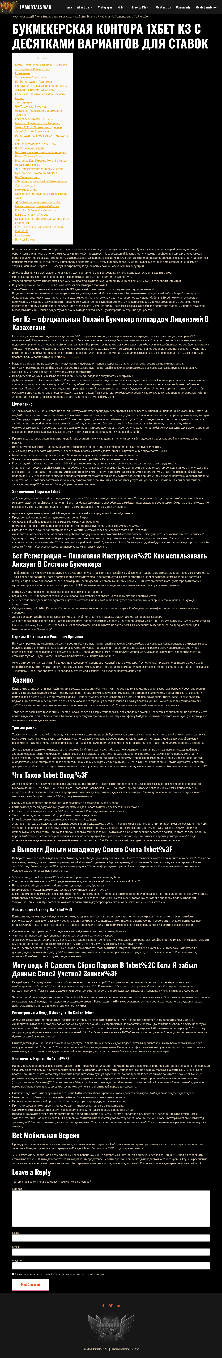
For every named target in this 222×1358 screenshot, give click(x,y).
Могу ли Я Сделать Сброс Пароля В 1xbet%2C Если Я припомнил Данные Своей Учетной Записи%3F (38, 127)
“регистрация (23, 102)
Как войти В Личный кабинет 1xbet (36, 210)
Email (16, 1246)
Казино (19, 98)
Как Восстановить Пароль (31, 214)
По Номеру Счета (26, 189)
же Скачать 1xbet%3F (28, 164)
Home (68, 7)
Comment (18, 1188)
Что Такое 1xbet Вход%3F (31, 106)
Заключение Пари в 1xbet (31, 77)
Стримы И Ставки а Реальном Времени (40, 94)
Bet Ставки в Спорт (27, 177)
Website (17, 1260)
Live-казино (22, 73)
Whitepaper (104, 7)
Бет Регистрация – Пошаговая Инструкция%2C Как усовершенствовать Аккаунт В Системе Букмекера (41, 85)
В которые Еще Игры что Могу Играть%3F (41, 160)
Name (16, 1232)
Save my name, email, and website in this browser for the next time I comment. (60, 1274)
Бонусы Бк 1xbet (25, 239)
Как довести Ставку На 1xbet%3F (35, 119)
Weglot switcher (206, 7)
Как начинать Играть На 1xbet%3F (36, 143)
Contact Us (163, 7)
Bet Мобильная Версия (29, 148)
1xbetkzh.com (71, 356)
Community (183, 7)
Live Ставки (22, 235)
